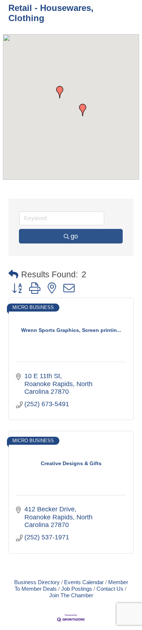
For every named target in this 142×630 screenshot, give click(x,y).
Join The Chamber (71, 595)
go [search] (74, 236)
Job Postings (76, 589)
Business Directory (37, 582)
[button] (82, 110)
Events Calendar (84, 582)
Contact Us (109, 589)
